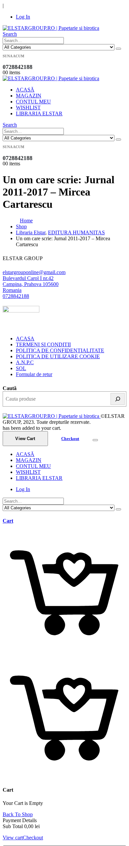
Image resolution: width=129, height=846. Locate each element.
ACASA (25, 338)
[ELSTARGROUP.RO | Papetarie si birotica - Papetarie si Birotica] (51, 28)
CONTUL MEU (33, 101)
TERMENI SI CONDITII (43, 344)
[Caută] (117, 399)
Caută (10, 388)
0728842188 (16, 296)
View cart (13, 837)
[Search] (118, 49)
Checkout (70, 438)
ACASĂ (25, 89)
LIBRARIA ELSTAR (39, 113)
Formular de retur (34, 374)
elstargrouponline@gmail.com (34, 272)
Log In (23, 17)
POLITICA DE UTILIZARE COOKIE (58, 356)
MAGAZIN (28, 95)
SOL (21, 368)
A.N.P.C (25, 362)
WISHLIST (28, 107)
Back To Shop (18, 814)
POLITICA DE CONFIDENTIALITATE (60, 350)
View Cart (25, 438)
